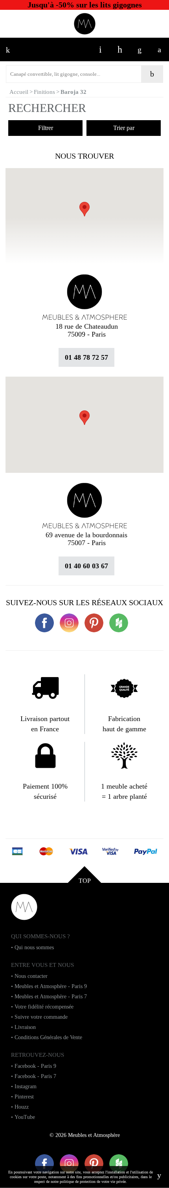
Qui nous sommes (34, 947)
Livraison (25, 1027)
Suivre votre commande (41, 1017)
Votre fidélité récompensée (44, 1007)
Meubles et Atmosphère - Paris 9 (51, 986)
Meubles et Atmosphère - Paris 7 (51, 996)
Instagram (26, 1086)
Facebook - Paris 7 (35, 1076)
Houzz (22, 1107)
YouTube (25, 1117)
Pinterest (24, 1097)
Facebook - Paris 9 (35, 1066)
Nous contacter (31, 976)
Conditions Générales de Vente (48, 1037)
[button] (84, 417)
